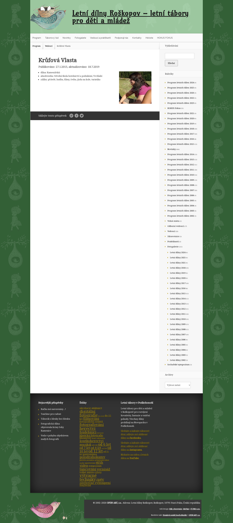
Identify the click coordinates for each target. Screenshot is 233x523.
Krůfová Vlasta (64, 46)
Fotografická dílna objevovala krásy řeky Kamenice (52, 427)
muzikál (85, 444)
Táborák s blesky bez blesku (55, 418)
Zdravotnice (173, 236)
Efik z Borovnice (175, 509)
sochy (82, 463)
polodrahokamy (92, 457)
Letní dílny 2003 (178, 355)
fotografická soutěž (91, 421)
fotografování (92, 424)
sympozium (95, 465)
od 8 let (96, 448)
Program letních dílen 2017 (180, 133)
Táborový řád (52, 38)
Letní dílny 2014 (178, 298)
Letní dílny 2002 (178, 360)
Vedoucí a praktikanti (100, 38)
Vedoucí (48, 46)
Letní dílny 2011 (178, 314)
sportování (90, 462)
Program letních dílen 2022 (180, 97)
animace (97, 408)
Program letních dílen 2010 (180, 174)
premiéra (90, 460)
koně (94, 438)
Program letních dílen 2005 (180, 200)
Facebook (76, 116)
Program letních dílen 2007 (180, 190)
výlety (98, 472)
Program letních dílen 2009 (180, 180)
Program (36, 38)
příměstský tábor (102, 460)
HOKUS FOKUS (165, 38)
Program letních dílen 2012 (180, 164)
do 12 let (101, 416)
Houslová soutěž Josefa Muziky (175, 515)
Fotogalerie (80, 38)
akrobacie (85, 408)
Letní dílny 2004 (178, 349)
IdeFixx (186, 509)
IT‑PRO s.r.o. (195, 509)
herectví (87, 428)
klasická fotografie (91, 435)
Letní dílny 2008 (178, 329)
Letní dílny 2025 (178, 257)
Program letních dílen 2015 (180, 144)
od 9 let (104, 448)
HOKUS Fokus (174, 108)
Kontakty (136, 38)
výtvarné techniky (88, 477)
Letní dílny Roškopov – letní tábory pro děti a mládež (130, 16)
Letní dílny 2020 (178, 278)
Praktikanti (173, 241)
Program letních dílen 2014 (180, 154)
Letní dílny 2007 (178, 334)
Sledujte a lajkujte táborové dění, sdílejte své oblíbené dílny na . (135, 434)
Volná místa (173, 221)
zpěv (100, 479)
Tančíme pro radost (51, 413)
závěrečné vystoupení (95, 483)
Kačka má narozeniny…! (53, 409)
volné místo (87, 472)
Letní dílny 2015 (178, 293)
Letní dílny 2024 (178, 252)
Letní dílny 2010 (178, 319)
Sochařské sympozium (178, 364)
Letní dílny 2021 (178, 262)
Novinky (67, 38)
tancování (88, 469)
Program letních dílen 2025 (180, 87)
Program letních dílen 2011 (180, 169)
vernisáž (103, 469)
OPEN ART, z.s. (114, 502)
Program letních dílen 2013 (180, 159)
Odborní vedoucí (175, 226)
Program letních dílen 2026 (180, 92)
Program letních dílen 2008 (180, 185)
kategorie (100, 433)
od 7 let (85, 448)
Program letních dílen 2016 (180, 138)
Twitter (82, 116)
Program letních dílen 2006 (180, 195)
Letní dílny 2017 (178, 283)
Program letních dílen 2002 (180, 215)
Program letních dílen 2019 (180, 123)
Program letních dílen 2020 (180, 118)
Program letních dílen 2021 (180, 113)
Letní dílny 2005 (178, 344)
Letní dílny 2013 (178, 303)
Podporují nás (121, 38)
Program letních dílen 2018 (180, 128)
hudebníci (88, 432)
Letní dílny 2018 (178, 267)
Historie (149, 38)
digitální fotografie (89, 413)
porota (83, 460)
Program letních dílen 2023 (180, 103)
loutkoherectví (92, 441)
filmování (91, 418)
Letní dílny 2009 (178, 324)
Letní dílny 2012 (178, 308)
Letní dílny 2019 (178, 272)
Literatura (101, 438)
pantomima (90, 454)
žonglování (85, 485)
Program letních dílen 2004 (180, 205)
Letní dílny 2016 (178, 288)
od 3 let (95, 445)
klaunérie (85, 438)
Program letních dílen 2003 (180, 210)
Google (71, 116)
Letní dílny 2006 (178, 339)
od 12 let (95, 451)
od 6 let (104, 444)
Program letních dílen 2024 (180, 82)
